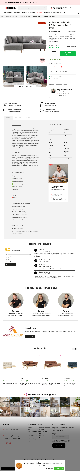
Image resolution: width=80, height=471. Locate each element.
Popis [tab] (8, 118)
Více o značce (30, 337)
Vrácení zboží (43, 439)
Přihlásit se (59, 445)
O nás (29, 429)
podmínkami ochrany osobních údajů (61, 441)
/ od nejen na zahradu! (21, 2)
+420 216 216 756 (64, 93)
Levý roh (66, 148)
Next (75, 349)
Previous (73, 349)
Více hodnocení (10, 265)
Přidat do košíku (68, 53)
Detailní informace (62, 41)
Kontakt (30, 427)
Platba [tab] (28, 118)
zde (44, 465)
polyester (27, 212)
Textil (65, 145)
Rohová (66, 153)
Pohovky (66, 129)
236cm (66, 156)
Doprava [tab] (18, 118)
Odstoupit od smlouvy (7, 468)
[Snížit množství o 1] (50, 53)
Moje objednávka (32, 441)
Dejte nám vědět (67, 73)
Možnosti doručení (56, 64)
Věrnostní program (44, 427)
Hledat (45, 8)
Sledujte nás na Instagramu (42, 394)
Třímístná (66, 151)
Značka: (55, 31)
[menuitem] (8, 13)
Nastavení (49, 468)
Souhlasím (60, 468)
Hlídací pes (59, 84)
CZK (58, 8)
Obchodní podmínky (42, 436)
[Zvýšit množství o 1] (57, 53)
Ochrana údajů (32, 439)
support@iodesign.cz (58, 198)
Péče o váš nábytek (33, 431)
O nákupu (42, 429)
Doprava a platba (33, 435)
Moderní (66, 159)
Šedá (65, 142)
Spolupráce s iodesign (43, 432)
